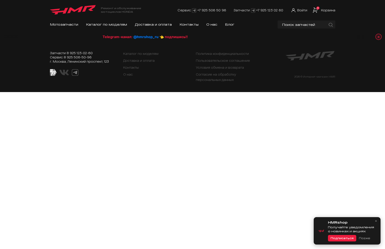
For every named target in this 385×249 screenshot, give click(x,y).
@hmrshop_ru (140, 37)
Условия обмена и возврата (220, 67)
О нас (211, 24)
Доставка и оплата (153, 24)
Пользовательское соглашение (223, 60)
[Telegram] (194, 10)
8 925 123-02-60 (80, 53)
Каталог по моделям (106, 24)
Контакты (189, 24)
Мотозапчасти (64, 24)
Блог (229, 24)
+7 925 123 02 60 (269, 10)
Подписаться (342, 238)
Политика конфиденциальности (222, 54)
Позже (364, 238)
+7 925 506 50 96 (211, 10)
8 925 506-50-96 (78, 57)
